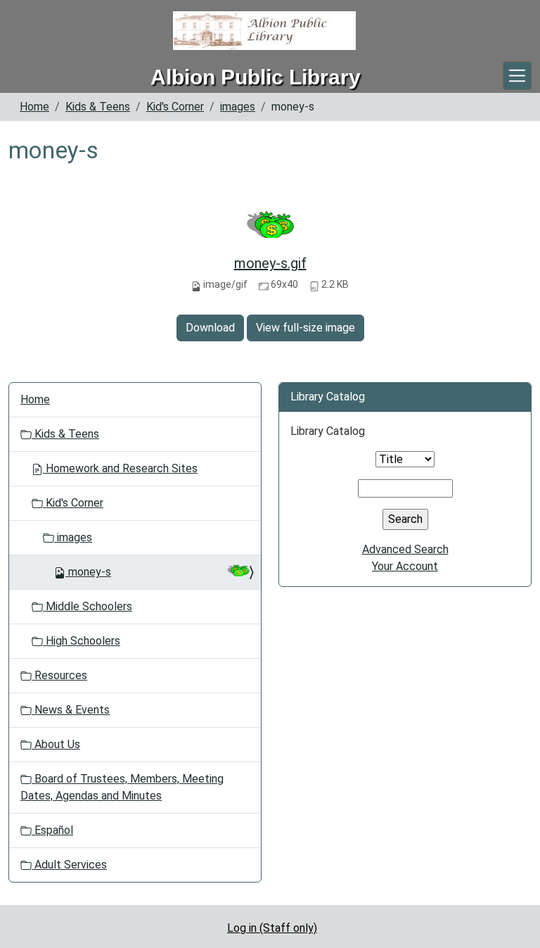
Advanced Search (405, 549)
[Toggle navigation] (517, 75)
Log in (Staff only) (272, 928)
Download (210, 327)
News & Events (71, 709)
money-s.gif (270, 263)
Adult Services (69, 864)
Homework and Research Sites (120, 468)
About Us (56, 744)
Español (52, 830)
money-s (89, 572)
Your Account (405, 566)
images (237, 106)
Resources (59, 675)
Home (34, 106)
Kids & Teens (97, 106)
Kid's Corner (175, 106)
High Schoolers (81, 640)
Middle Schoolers (87, 606)
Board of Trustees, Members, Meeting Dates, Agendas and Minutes (122, 787)
